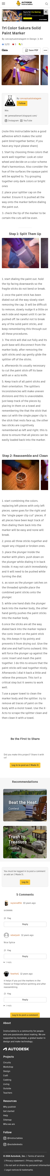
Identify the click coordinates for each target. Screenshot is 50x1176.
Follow (22, 103)
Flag (9, 918)
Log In (25, 882)
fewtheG (14, 973)
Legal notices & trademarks (19, 1169)
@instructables (15, 1138)
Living (6, 1084)
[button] (3, 3)
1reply (9, 962)
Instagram (13, 120)
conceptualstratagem (15, 39)
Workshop (8, 1066)
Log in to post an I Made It (25, 765)
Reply (25, 924)
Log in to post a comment (25, 1015)
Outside (7, 1088)
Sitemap (7, 1119)
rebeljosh (15, 935)
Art (41, 39)
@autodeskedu (15, 1144)
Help (5, 1115)
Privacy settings (34, 1160)
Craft (5, 1075)
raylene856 (16, 903)
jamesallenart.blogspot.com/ (22, 115)
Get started (8, 1111)
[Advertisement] (25, 15)
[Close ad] (46, 12)
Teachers (7, 1092)
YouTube (27, 120)
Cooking (7, 1079)
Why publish (9, 1106)
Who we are (9, 1124)
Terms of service (36, 1156)
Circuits (7, 1062)
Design (33, 39)
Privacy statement (14, 1160)
